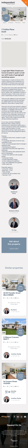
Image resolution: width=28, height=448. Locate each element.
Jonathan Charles (16, 354)
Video (23, 22)
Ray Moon (14, 309)
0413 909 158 (16, 356)
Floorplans (10, 22)
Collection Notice (14, 446)
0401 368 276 (16, 311)
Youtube (25, 416)
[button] (26, 2)
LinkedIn (21, 416)
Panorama (17, 22)
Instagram (17, 416)
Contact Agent (14, 304)
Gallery (4, 22)
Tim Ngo (14, 230)
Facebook (14, 416)
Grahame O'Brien (14, 211)
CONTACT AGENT (14, 248)
